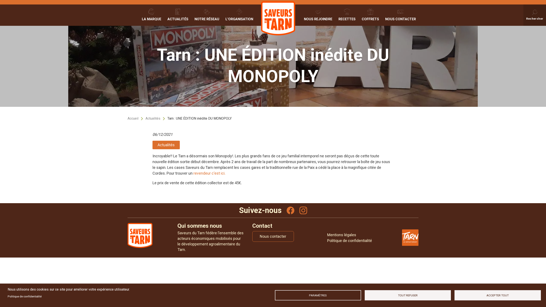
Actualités (177, 19)
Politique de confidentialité (25, 296)
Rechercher (534, 18)
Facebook (290, 210)
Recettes (347, 19)
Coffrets (370, 19)
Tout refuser (408, 295)
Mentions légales (341, 235)
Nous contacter (400, 19)
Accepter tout (497, 295)
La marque (151, 19)
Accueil (133, 118)
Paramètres (318, 295)
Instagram (303, 210)
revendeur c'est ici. (209, 173)
